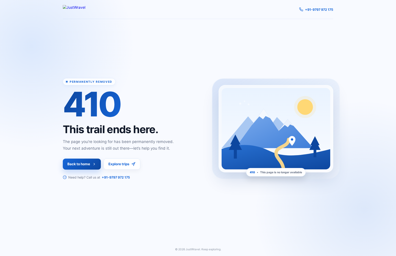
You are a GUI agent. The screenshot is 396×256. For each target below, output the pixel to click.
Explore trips (118, 164)
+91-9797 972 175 (116, 177)
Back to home (78, 164)
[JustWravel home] (74, 9)
